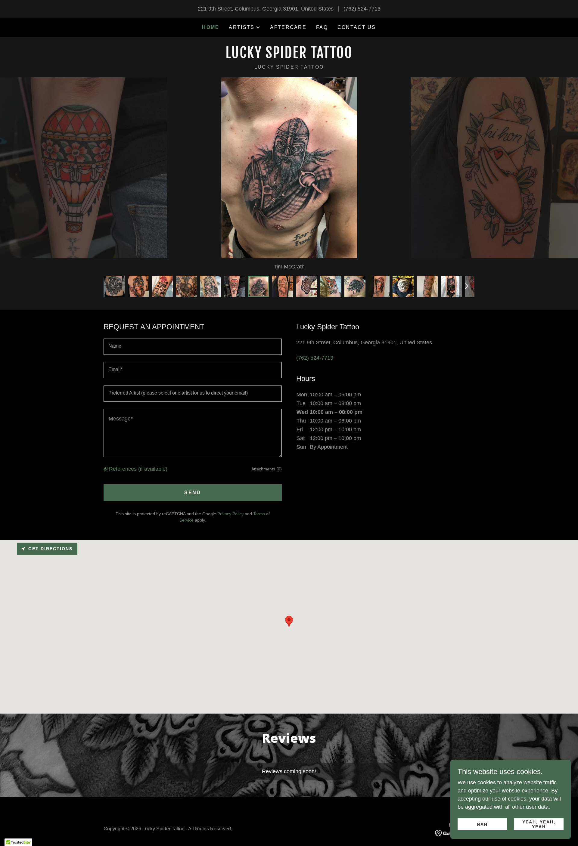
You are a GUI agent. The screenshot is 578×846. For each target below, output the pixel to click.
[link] (289, 56)
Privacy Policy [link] (230, 513)
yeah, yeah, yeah (538, 824)
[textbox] (193, 347)
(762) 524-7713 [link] (362, 9)
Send (192, 492)
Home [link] (210, 27)
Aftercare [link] (288, 27)
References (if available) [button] (138, 469)
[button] (244, 27)
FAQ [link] (322, 27)
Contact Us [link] (356, 27)
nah (482, 824)
